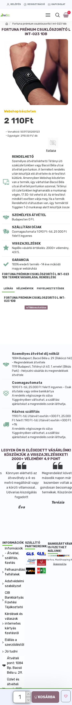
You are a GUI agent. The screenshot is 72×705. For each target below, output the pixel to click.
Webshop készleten (20, 111)
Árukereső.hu (59, 564)
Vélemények (25, 288)
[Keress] (57, 15)
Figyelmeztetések (50, 288)
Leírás (8, 288)
